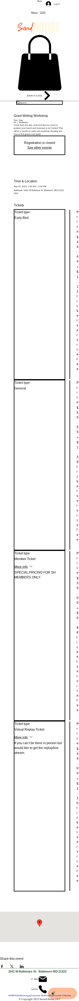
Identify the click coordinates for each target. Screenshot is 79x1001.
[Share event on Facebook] (2, 966)
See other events (39, 147)
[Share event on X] (12, 966)
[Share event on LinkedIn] (22, 966)
